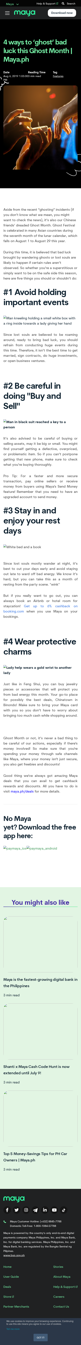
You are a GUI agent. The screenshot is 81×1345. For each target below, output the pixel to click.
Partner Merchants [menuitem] (16, 1307)
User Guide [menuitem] (11, 1277)
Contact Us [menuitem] (61, 1307)
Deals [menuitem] (7, 1287)
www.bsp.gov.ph (14, 1255)
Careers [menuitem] (58, 1297)
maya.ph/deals (22, 791)
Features (58, 76)
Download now (62, 13)
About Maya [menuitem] (61, 1277)
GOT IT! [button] (40, 1337)
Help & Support (46, 3)
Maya (10, 4)
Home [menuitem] (7, 1267)
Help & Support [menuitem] (64, 1287)
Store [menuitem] (7, 1297)
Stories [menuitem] (58, 1267)
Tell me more (13, 1328)
